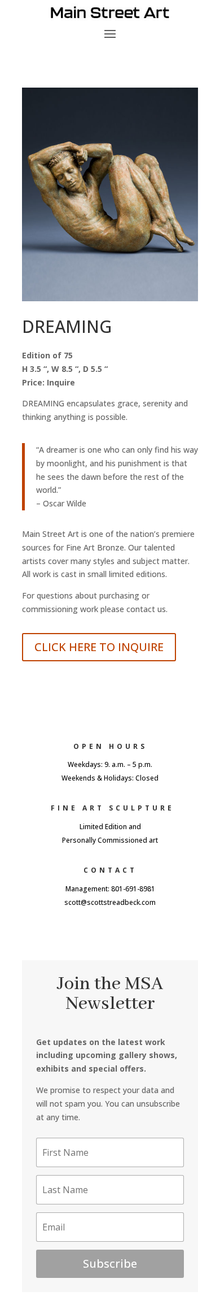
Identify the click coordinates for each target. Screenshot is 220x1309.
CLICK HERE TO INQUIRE (99, 646)
